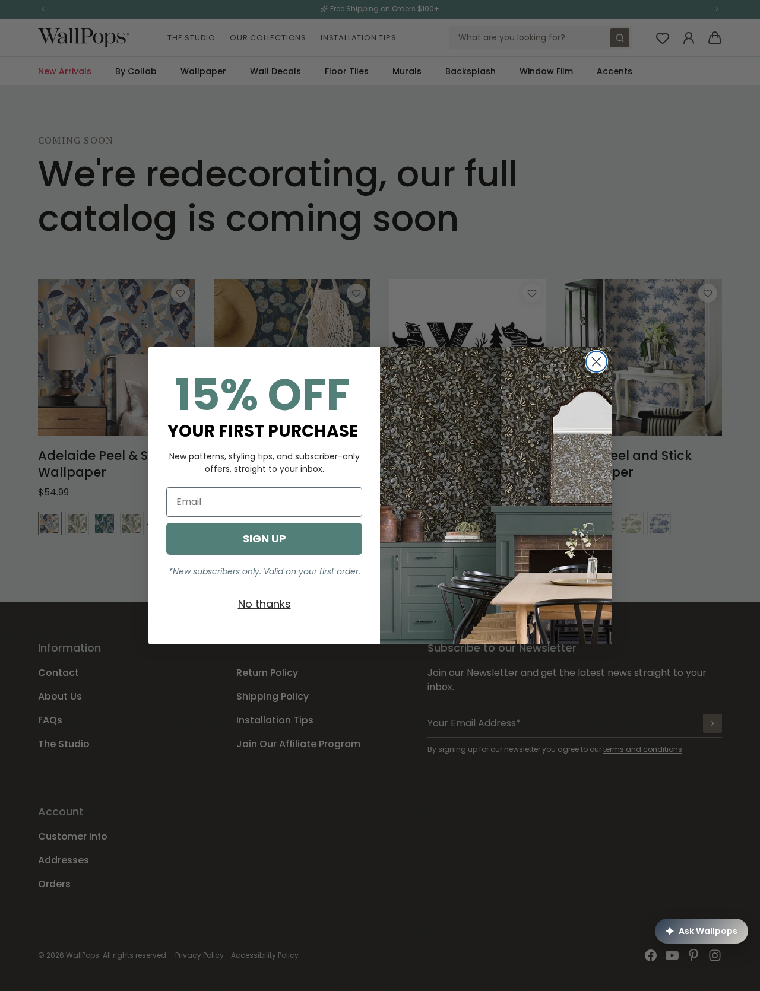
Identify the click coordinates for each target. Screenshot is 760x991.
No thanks (264, 603)
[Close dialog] (596, 361)
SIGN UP (264, 538)
